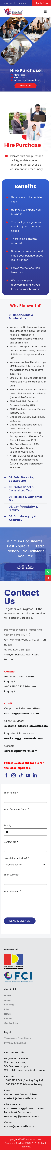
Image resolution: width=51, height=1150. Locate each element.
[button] (25, 316)
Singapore (21, 3)
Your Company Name (16, 809)
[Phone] (48, 578)
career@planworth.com (20, 751)
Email (8, 825)
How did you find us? (16, 858)
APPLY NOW (25, 85)
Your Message (12, 891)
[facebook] (6, 775)
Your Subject (12, 874)
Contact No (11, 841)
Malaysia (8, 3)
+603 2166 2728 (13, 1084)
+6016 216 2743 (13, 1080)
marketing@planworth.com (23, 738)
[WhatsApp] (48, 572)
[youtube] (28, 775)
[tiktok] (21, 775)
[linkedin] (35, 775)
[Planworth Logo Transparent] (13, 9)
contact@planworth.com (21, 713)
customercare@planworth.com (26, 726)
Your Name (11, 792)
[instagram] (13, 775)
